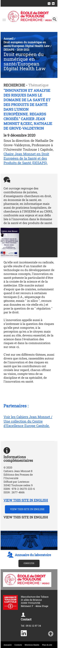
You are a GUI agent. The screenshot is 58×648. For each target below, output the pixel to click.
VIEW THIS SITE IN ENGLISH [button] (27, 509)
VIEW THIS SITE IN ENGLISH (26, 500)
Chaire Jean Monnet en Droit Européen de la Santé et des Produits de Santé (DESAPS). (26, 158)
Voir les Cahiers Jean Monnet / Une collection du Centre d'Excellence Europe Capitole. (28, 421)
